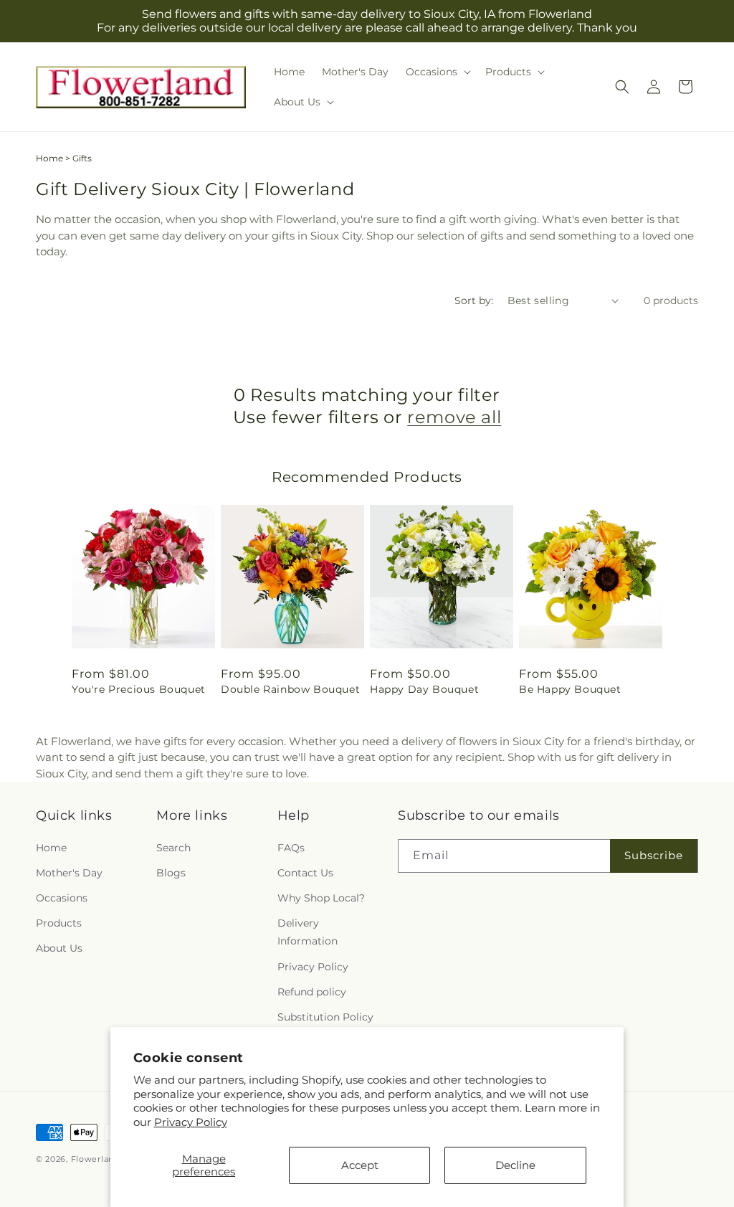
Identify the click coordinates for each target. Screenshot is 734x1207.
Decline (515, 1165)
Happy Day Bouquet (424, 689)
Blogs (171, 872)
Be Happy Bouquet (570, 689)
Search (173, 847)
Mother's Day (69, 872)
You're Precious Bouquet (139, 689)
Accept (359, 1165)
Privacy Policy (190, 1122)
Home (49, 158)
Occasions (61, 897)
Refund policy (311, 991)
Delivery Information (307, 932)
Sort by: (473, 300)
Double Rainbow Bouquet (290, 689)
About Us (59, 948)
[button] (437, 72)
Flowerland (95, 1159)
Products (59, 923)
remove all (454, 417)
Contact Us (305, 872)
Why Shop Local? (321, 897)
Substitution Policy (325, 1016)
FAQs (291, 847)
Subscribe (653, 855)
